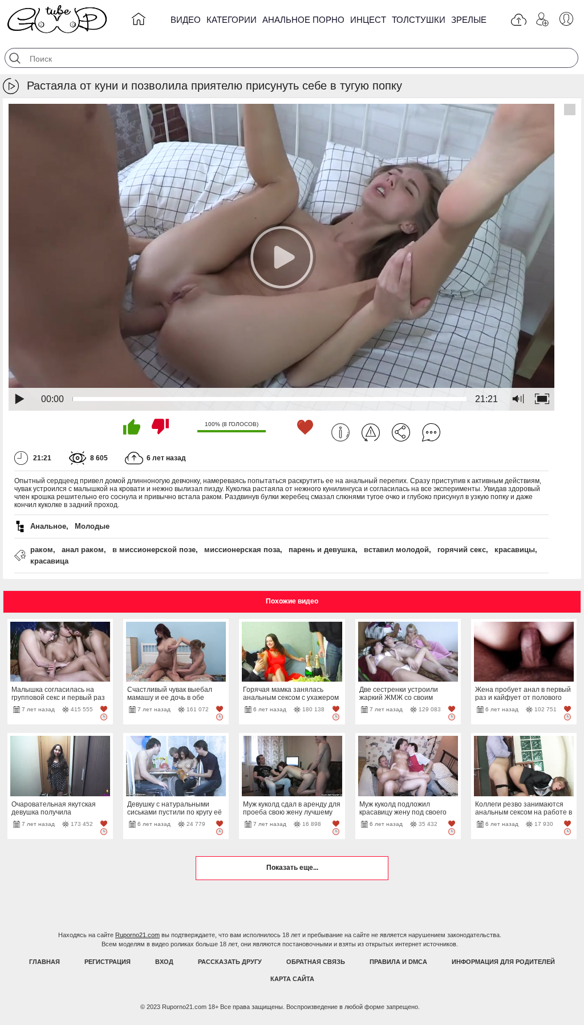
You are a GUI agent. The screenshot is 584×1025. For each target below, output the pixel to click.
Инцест (368, 20)
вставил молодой (396, 549)
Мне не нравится (160, 426)
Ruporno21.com (137, 934)
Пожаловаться (370, 432)
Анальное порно (303, 20)
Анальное (48, 526)
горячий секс (461, 549)
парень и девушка (322, 549)
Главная (44, 961)
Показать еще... (292, 868)
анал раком (83, 549)
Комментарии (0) (431, 432)
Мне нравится (131, 426)
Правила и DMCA (398, 961)
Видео (186, 20)
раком (41, 549)
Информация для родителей (503, 961)
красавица (49, 561)
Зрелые (468, 20)
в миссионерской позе (154, 549)
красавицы (514, 549)
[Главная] (139, 21)
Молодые (92, 526)
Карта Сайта (292, 978)
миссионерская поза (242, 549)
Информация (340, 432)
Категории (231, 20)
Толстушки (418, 20)
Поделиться (401, 432)
